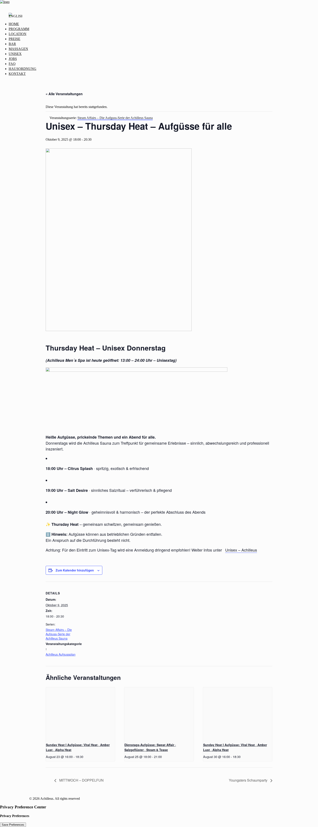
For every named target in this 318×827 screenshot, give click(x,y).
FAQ (12, 64)
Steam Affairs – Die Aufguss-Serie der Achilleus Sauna (59, 633)
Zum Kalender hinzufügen (75, 570)
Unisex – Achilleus (241, 550)
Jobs (13, 59)
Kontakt (17, 74)
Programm (19, 29)
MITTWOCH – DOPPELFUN (81, 780)
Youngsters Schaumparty (248, 780)
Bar (12, 44)
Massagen (18, 49)
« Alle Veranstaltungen (64, 93)
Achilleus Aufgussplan (60, 654)
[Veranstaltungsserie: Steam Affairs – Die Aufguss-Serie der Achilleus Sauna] (84, 756)
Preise (14, 39)
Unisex (15, 54)
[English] (15, 17)
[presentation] (80, 713)
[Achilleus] (159, 4)
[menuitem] (163, 24)
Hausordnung (22, 69)
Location (17, 34)
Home (14, 24)
